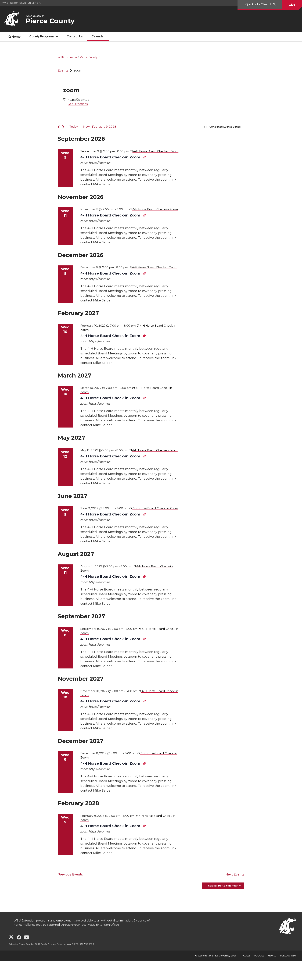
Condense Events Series (225, 126)
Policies (259, 955)
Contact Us (75, 36)
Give (292, 4)
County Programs (41, 36)
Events (63, 70)
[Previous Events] (59, 127)
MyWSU (272, 955)
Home (16, 36)
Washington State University (21, 3)
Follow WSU (288, 955)
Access (246, 955)
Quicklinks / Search (259, 4)
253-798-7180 (87, 944)
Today (73, 126)
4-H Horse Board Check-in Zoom (110, 157)
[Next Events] (63, 127)
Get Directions (78, 104)
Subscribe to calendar (223, 885)
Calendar (98, 36)
